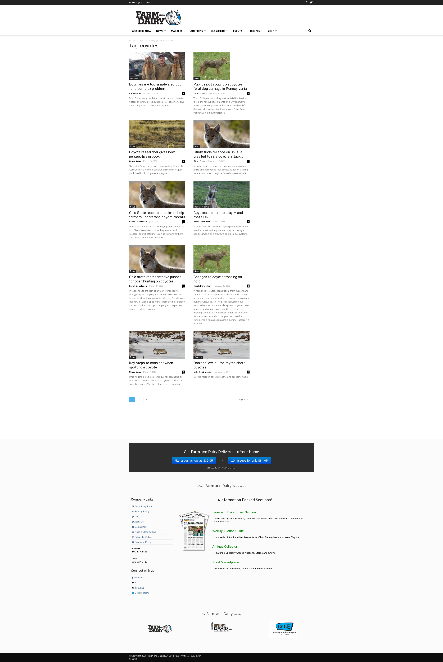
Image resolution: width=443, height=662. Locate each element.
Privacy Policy (141, 511)
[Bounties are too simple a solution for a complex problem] (157, 66)
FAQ (136, 517)
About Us (139, 522)
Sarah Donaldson (138, 221)
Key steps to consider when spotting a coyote (151, 365)
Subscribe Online (143, 537)
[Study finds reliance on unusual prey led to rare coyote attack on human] (221, 134)
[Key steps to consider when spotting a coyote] (157, 345)
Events (237, 31)
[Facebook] (306, 2)
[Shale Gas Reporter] (221, 631)
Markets (177, 31)
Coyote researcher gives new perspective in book (152, 154)
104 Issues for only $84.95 (249, 460)
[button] (310, 31)
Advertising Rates (143, 506)
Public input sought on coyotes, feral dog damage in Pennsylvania (220, 86)
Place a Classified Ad (145, 532)
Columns (134, 78)
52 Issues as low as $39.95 (194, 460)
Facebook (138, 578)
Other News (199, 93)
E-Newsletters (141, 593)
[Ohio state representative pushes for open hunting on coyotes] (157, 259)
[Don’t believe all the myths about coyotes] (221, 345)
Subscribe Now (141, 31)
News (159, 31)
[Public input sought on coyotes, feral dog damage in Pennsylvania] (221, 66)
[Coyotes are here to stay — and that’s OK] (221, 194)
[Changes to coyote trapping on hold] (221, 259)
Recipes (255, 31)
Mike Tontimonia (202, 372)
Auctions (196, 31)
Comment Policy (142, 542)
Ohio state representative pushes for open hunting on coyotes (155, 279)
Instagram (139, 588)
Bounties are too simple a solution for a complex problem (156, 86)
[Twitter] (311, 2)
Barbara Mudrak (202, 207)
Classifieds (218, 31)
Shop (271, 31)
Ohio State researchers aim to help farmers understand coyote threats (157, 215)
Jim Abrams (135, 93)
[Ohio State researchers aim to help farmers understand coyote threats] (157, 194)
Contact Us (140, 527)
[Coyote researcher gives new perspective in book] (157, 134)
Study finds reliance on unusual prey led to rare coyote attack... (218, 154)
